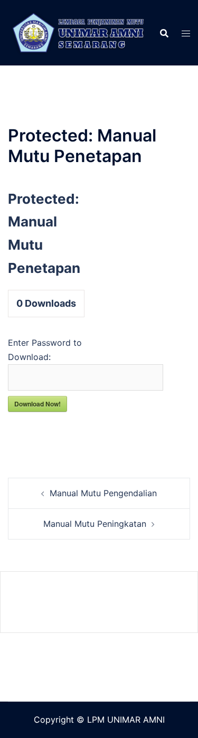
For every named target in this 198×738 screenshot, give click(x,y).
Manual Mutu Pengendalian (103, 493)
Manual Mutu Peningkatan (94, 523)
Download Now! (37, 404)
